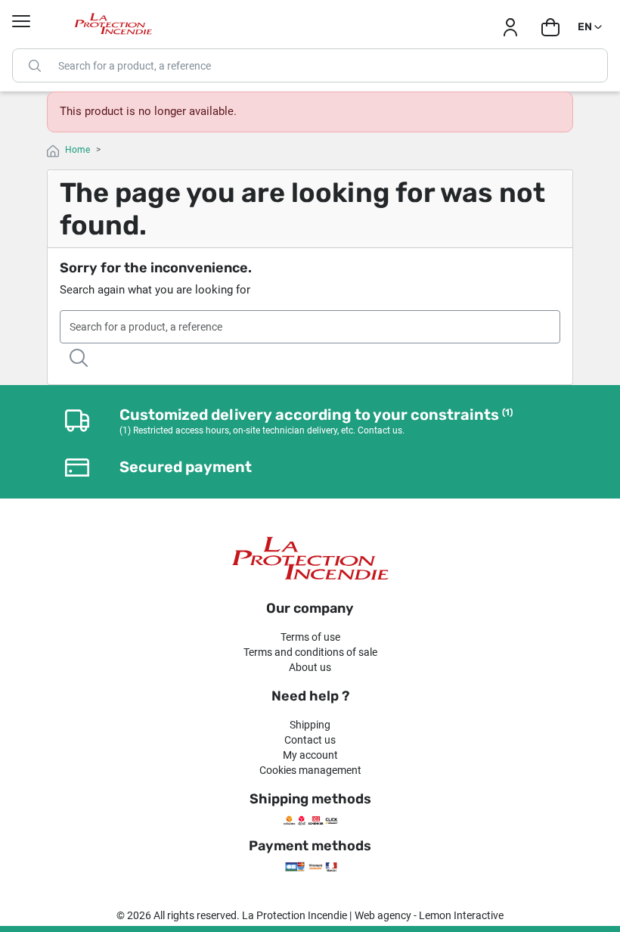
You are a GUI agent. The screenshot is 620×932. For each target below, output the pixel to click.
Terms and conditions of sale (310, 652)
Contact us (310, 740)
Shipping (310, 725)
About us (310, 667)
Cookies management (310, 770)
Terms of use (310, 637)
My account (310, 755)
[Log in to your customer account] (510, 27)
